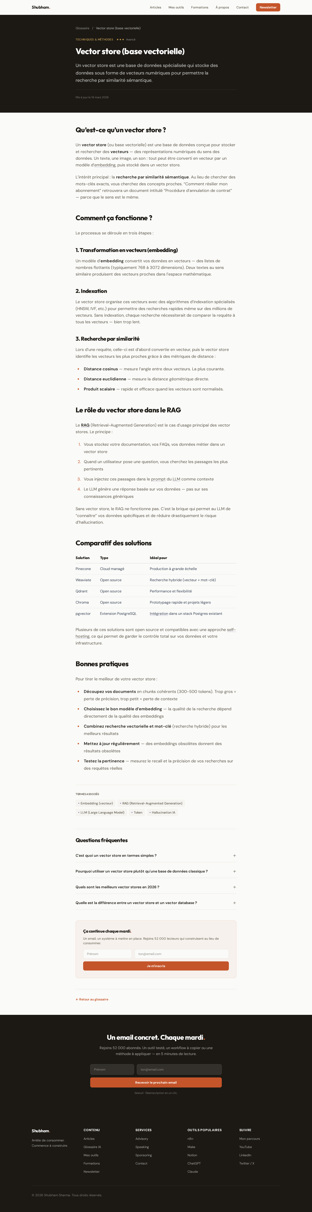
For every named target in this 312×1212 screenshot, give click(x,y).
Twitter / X (246, 1163)
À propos (222, 7)
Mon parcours (249, 1139)
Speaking (142, 1147)
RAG (85, 425)
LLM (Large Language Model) (102, 812)
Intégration (159, 613)
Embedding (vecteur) (97, 803)
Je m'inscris (156, 966)
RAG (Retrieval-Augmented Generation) (152, 803)
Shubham (41, 7)
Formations (199, 7)
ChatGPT (194, 1163)
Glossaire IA (92, 1147)
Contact (242, 7)
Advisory (141, 1139)
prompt (158, 479)
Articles (155, 7)
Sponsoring (143, 1155)
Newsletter (268, 7)
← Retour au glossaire (92, 999)
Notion (192, 1155)
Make (191, 1147)
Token (138, 812)
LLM (176, 479)
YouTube (245, 1147)
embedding (105, 165)
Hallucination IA (163, 812)
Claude (193, 1172)
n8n (190, 1139)
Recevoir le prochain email (156, 1082)
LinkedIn (245, 1155)
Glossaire (82, 28)
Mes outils (176, 7)
